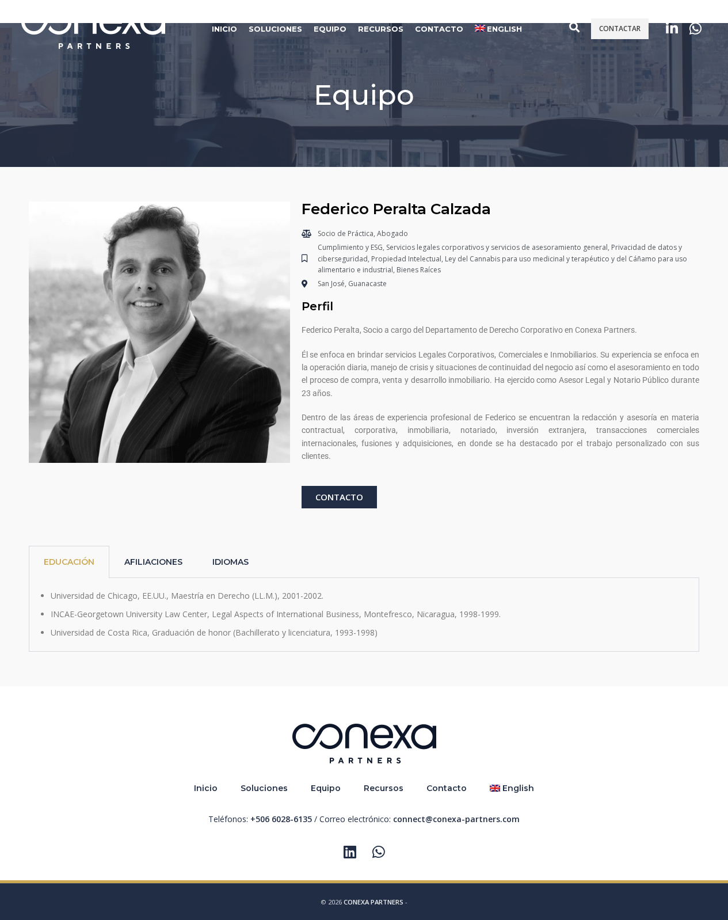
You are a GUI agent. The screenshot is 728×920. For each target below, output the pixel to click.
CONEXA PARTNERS (373, 902)
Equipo (326, 788)
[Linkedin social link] (672, 29)
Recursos (383, 788)
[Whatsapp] (378, 851)
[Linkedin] (350, 851)
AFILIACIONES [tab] (153, 562)
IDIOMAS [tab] (230, 562)
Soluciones (264, 788)
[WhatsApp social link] (695, 29)
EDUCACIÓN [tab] (69, 562)
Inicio (206, 788)
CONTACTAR (620, 28)
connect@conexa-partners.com (456, 818)
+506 (281, 818)
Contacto (446, 788)
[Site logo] (93, 27)
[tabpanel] (364, 615)
